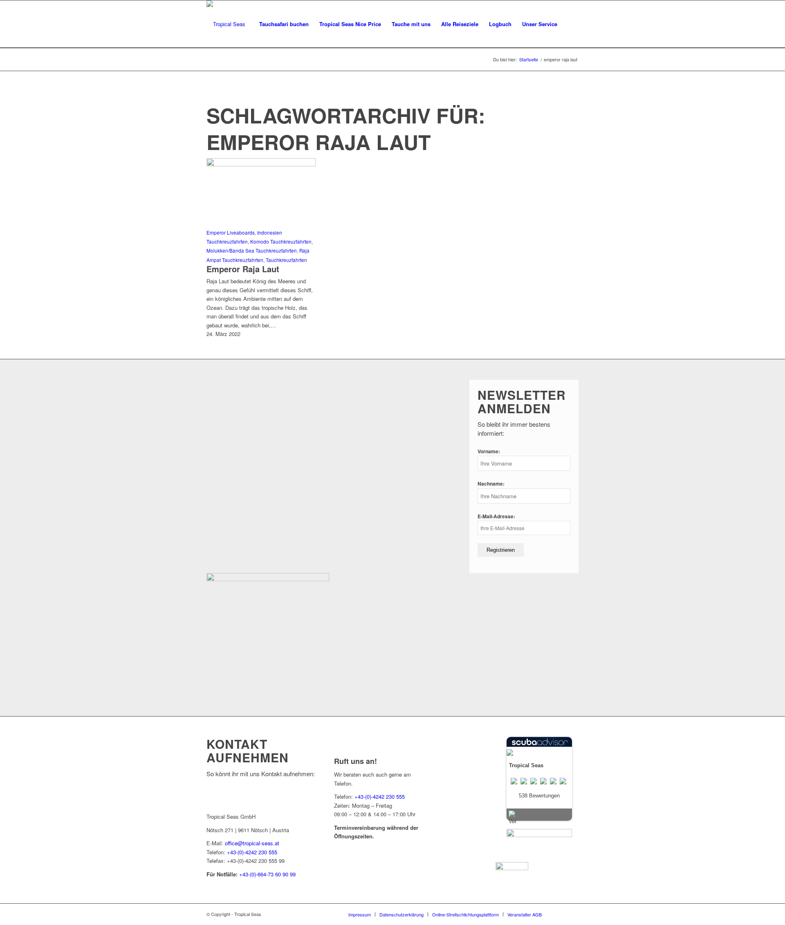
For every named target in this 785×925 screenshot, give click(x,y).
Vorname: (489, 451)
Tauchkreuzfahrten (286, 260)
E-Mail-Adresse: (496, 516)
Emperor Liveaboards (230, 232)
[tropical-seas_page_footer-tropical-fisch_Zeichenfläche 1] (267, 579)
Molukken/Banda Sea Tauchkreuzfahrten (251, 250)
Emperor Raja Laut (242, 269)
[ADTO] (539, 835)
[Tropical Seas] (225, 24)
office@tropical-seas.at (252, 843)
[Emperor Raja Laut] (261, 164)
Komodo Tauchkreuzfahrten (281, 241)
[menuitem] (284, 24)
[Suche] (571, 24)
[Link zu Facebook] (560, 914)
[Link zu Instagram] (572, 914)
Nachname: (491, 483)
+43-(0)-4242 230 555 (252, 852)
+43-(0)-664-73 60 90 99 (267, 874)
